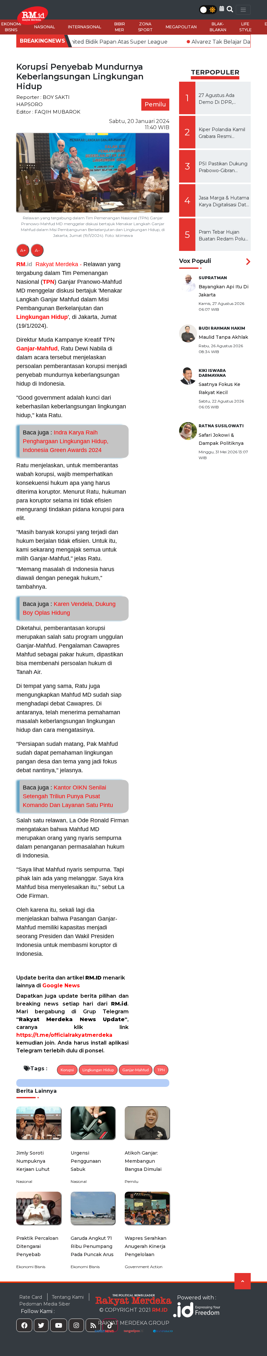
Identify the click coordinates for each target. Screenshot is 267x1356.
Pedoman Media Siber (44, 1304)
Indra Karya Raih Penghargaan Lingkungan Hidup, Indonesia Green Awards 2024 (65, 441)
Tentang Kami (68, 1297)
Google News (61, 985)
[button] (221, 9)
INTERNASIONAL (84, 26)
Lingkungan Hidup (42, 317)
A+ (23, 250)
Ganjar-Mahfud (37, 348)
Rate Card (30, 1297)
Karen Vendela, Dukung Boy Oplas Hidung (69, 608)
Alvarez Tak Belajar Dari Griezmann (205, 42)
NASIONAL (44, 26)
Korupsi (67, 1070)
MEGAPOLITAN (181, 26)
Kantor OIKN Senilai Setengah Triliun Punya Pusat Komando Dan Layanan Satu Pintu (68, 796)
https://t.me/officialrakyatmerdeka (64, 1035)
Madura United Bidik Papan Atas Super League (73, 42)
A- (37, 250)
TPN (48, 282)
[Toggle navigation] (243, 10)
